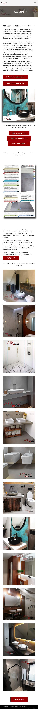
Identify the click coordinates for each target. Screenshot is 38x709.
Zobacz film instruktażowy (15, 77)
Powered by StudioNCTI (30, 708)
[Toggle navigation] (35, 3)
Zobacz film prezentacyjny (15, 83)
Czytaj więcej (10, 258)
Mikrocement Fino (19, 133)
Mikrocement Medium (19, 138)
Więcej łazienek (19, 699)
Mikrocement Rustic (19, 143)
